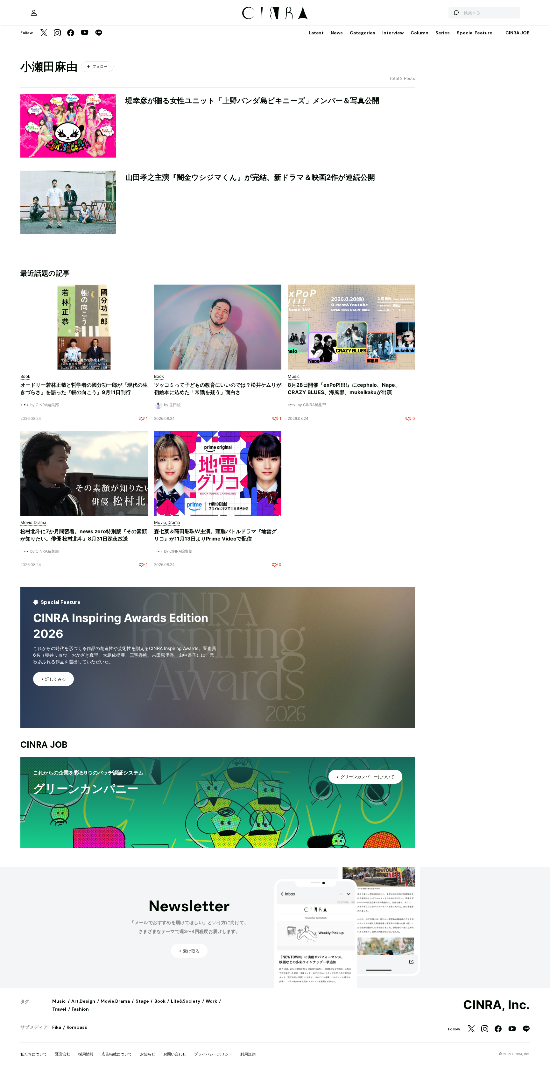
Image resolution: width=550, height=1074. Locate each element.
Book (160, 1001)
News (337, 33)
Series (442, 33)
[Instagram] (57, 33)
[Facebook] (70, 33)
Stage (142, 1001)
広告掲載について (117, 1054)
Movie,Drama (115, 1001)
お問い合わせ (174, 1054)
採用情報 (86, 1054)
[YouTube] (85, 33)
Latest (316, 33)
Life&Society (185, 1001)
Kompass (77, 1027)
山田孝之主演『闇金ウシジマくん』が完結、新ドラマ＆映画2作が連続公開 (250, 177)
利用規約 (248, 1054)
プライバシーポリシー (213, 1054)
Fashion (80, 1009)
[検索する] (455, 12)
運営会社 (62, 1054)
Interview (393, 33)
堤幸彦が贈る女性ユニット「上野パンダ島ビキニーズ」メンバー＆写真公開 (252, 100)
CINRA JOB (517, 33)
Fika (56, 1027)
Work (211, 1001)
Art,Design (83, 1001)
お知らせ (147, 1054)
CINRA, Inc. (496, 1005)
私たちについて (33, 1054)
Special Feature (474, 33)
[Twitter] (43, 33)
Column (419, 33)
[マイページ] (34, 13)
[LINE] (98, 33)
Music (59, 1001)
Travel (59, 1009)
